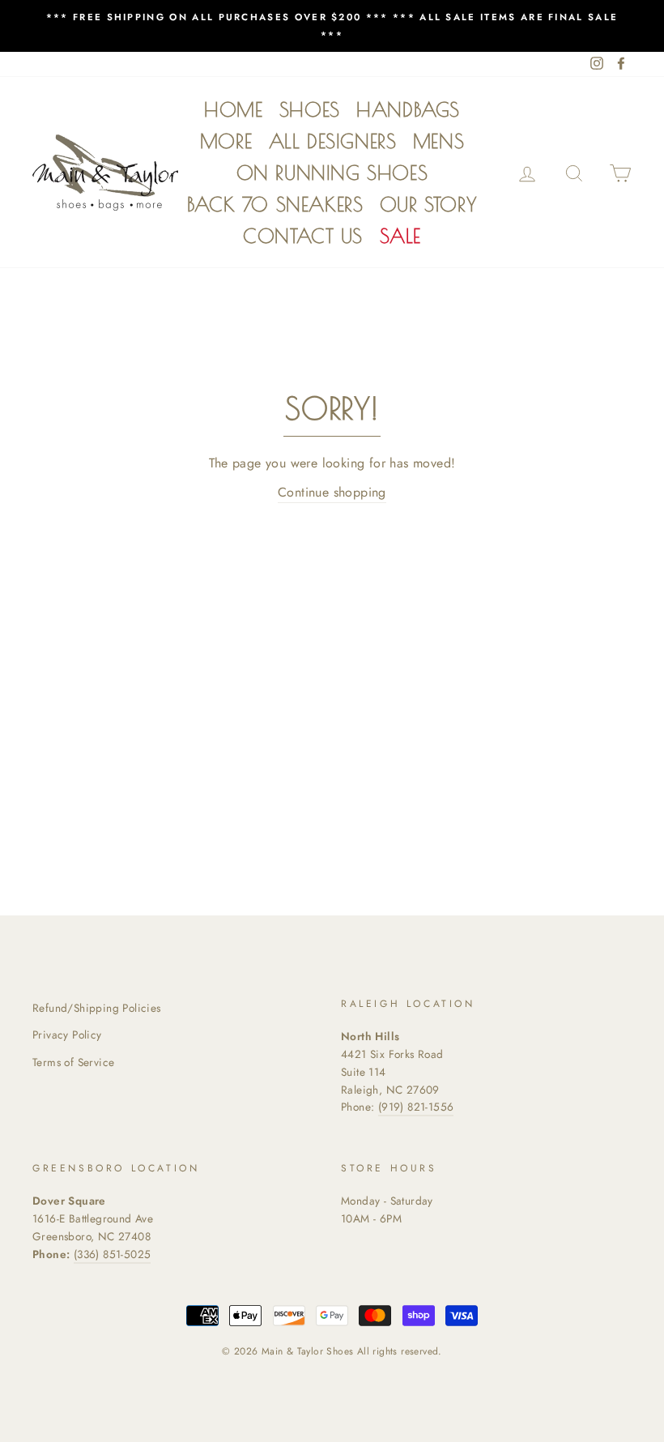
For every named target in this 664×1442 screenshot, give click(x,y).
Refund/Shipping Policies (96, 1008)
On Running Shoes (332, 172)
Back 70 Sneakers (275, 204)
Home (233, 109)
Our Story (428, 204)
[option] (332, 26)
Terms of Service (73, 1062)
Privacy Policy (67, 1034)
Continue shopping (332, 492)
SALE (400, 235)
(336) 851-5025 (112, 1254)
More (226, 141)
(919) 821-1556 (416, 1107)
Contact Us (303, 235)
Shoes (309, 109)
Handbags (408, 109)
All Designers (333, 141)
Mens (438, 141)
